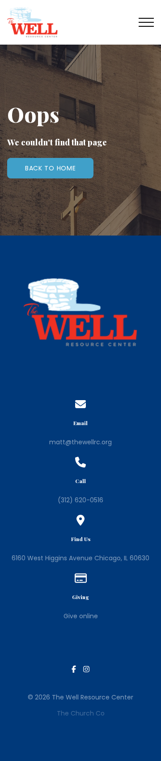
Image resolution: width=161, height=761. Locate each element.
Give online (81, 616)
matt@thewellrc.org (80, 442)
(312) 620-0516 (80, 500)
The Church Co (81, 713)
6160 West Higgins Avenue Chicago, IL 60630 (80, 558)
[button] (146, 22)
